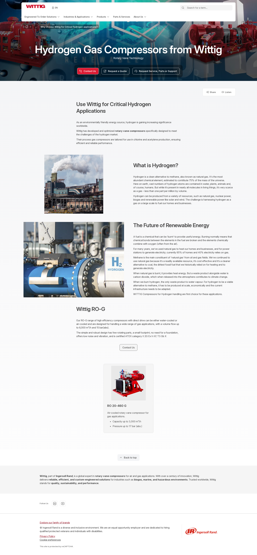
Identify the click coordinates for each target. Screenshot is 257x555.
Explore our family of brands (55, 522)
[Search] (183, 7)
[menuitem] (42, 16)
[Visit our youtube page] (63, 503)
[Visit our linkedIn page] (55, 503)
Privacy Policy (47, 536)
